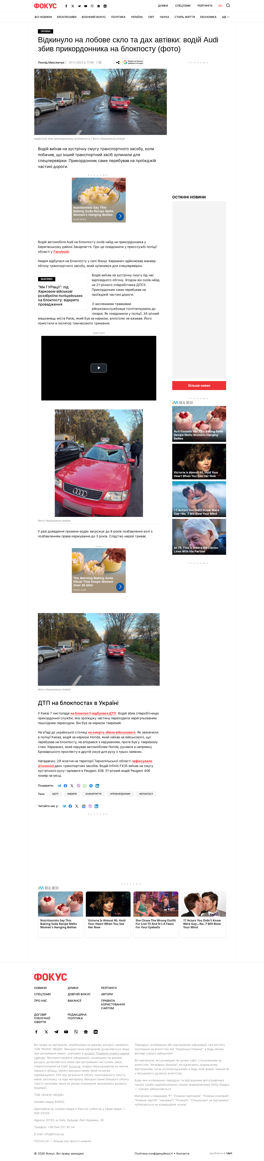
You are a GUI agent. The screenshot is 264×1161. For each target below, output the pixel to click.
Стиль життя (185, 17)
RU (220, 5)
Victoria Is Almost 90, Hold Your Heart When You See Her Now (196, 474)
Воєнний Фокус (94, 17)
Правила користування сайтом (113, 1004)
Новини (40, 988)
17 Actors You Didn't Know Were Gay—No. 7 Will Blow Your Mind (196, 511)
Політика (118, 17)
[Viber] (92, 6)
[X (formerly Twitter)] (73, 6)
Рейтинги (205, 5)
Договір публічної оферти (42, 1018)
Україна (137, 17)
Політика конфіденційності (154, 1153)
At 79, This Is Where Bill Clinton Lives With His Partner (196, 549)
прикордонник (121, 793)
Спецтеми (182, 5)
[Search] (228, 5)
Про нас (40, 1000)
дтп (56, 793)
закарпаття (94, 793)
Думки (163, 5)
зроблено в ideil (221, 1153)
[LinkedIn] (105, 6)
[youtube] (66, 1032)
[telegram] (56, 1032)
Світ (151, 17)
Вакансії (74, 1000)
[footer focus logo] (50, 977)
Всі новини (43, 17)
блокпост (147, 793)
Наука (164, 17)
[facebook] (36, 1032)
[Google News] (98, 6)
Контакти (182, 1153)
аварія (73, 793)
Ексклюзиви (66, 17)
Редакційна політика (77, 1016)
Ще (224, 17)
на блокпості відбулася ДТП (93, 713)
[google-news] (86, 1032)
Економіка (208, 17)
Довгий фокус (79, 994)
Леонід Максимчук (51, 62)
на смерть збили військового (111, 732)
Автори (107, 994)
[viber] (76, 1032)
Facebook (61, 252)
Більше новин (199, 385)
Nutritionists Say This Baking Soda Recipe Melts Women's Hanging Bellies (198, 435)
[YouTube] (85, 6)
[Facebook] (66, 6)
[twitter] (46, 1032)
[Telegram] (79, 6)
